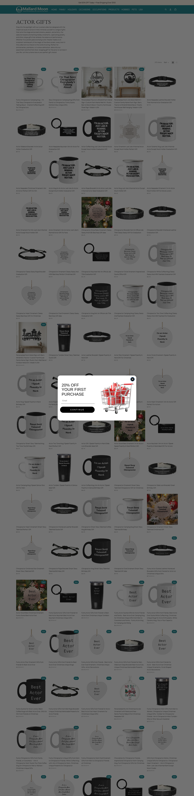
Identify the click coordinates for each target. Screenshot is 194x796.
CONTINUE (77, 410)
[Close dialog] (132, 379)
